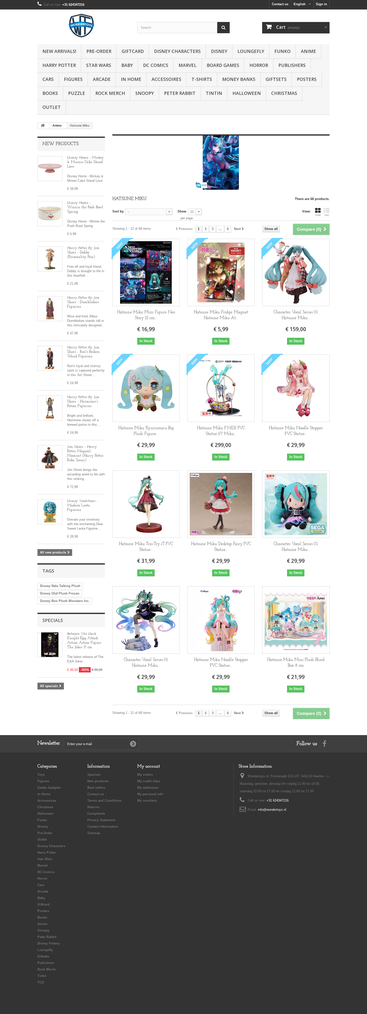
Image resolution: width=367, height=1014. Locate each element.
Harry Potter (59, 65)
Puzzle (76, 93)
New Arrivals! (59, 51)
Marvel (187, 65)
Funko (282, 51)
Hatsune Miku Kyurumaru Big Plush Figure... (146, 431)
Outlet (51, 107)
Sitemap (93, 833)
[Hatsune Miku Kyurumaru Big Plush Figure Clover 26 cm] (146, 388)
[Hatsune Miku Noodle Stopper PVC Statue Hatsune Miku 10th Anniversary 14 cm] (221, 620)
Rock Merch (110, 93)
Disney (219, 51)
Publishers (292, 65)
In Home (131, 79)
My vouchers (147, 801)
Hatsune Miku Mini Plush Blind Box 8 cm (296, 663)
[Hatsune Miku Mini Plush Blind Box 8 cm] (296, 620)
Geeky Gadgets (49, 788)
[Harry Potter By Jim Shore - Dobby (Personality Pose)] (49, 258)
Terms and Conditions (104, 801)
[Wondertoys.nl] (83, 25)
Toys (41, 775)
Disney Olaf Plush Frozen (59, 593)
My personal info (150, 794)
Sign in (321, 4)
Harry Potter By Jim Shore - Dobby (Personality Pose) (83, 252)
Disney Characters (177, 51)
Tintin (214, 93)
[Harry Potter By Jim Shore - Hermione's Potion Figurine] (49, 408)
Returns (93, 807)
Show (182, 211)
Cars (48, 79)
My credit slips (148, 781)
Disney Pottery (48, 943)
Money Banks (238, 79)
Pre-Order (98, 51)
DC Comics (155, 65)
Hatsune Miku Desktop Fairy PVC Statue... (221, 547)
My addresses (148, 788)
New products (60, 144)
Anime (308, 51)
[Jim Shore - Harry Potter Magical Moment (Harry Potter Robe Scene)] (49, 457)
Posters (307, 79)
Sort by (118, 211)
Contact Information (102, 826)
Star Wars (98, 65)
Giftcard (133, 51)
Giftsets (276, 79)
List (327, 214)
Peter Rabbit (179, 93)
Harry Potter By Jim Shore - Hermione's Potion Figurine (83, 401)
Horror (258, 65)
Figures (73, 79)
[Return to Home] (42, 126)
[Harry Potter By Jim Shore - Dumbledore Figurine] (49, 308)
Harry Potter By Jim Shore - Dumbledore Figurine (83, 302)
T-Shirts (201, 79)
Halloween (246, 93)
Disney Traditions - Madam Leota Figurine (82, 505)
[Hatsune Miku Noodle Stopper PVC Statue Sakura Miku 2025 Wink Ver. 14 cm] (296, 388)
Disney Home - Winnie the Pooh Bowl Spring (85, 207)
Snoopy (144, 93)
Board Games (223, 65)
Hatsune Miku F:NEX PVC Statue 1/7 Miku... (221, 431)
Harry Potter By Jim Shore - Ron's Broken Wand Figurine (83, 352)
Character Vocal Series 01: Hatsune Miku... (296, 315)
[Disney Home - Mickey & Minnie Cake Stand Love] (49, 168)
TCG (40, 982)
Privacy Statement (101, 820)
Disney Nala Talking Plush (60, 586)
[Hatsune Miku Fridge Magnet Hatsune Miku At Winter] (221, 272)
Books (50, 93)
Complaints (96, 813)
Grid (318, 214)
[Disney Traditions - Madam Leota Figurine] (49, 511)
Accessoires (166, 79)
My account (148, 766)
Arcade (102, 79)
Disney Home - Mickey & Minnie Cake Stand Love (85, 162)
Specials (52, 620)
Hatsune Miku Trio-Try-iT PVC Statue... (146, 547)
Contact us (280, 4)
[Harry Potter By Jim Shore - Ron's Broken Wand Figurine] (49, 358)
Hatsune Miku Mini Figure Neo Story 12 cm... (146, 315)
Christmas (284, 93)
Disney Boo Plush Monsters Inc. (65, 601)
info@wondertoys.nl (272, 809)
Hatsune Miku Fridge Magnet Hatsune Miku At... (221, 315)
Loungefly (250, 51)
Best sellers (96, 788)
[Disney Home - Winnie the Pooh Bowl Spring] (49, 213)
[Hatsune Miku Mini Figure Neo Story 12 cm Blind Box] (146, 272)
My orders (145, 775)
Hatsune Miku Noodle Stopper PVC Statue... (296, 431)
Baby (127, 65)
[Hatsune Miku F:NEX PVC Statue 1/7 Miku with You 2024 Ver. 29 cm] (221, 388)
